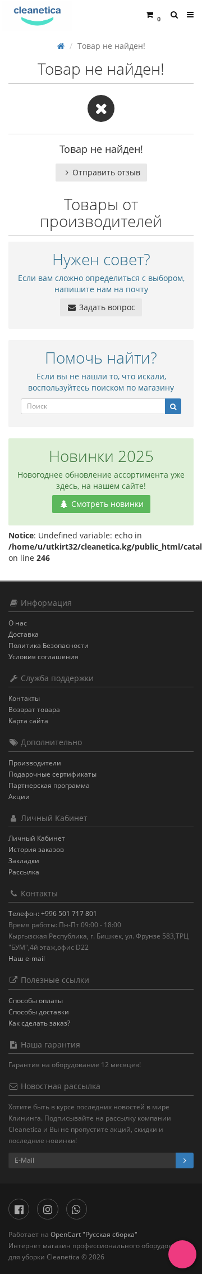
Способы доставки (38, 1012)
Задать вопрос (106, 307)
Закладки (23, 860)
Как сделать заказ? (39, 1023)
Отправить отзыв (106, 172)
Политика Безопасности (48, 645)
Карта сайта (28, 721)
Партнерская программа (49, 785)
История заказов (36, 849)
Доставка (23, 634)
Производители (34, 763)
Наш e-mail (26, 958)
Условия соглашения (43, 656)
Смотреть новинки (106, 503)
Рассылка (23, 872)
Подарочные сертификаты (52, 774)
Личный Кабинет (36, 838)
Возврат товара (34, 709)
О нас (17, 623)
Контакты (24, 698)
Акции (19, 796)
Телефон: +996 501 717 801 (52, 913)
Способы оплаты (35, 1000)
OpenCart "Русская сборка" (93, 1234)
